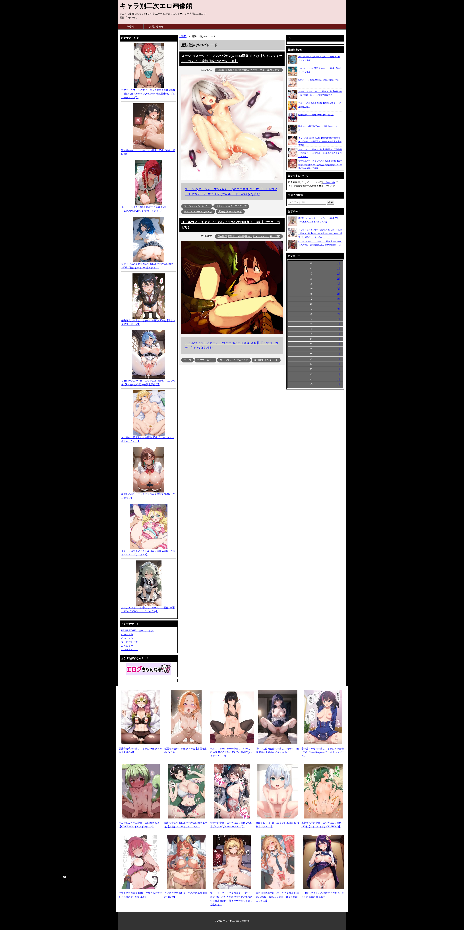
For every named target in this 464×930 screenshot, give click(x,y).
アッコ (187, 360)
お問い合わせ (156, 26)
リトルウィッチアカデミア (198, 211)
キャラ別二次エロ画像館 (156, 5)
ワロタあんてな (129, 649)
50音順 (130, 26)
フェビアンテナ (129, 642)
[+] (338, 263)
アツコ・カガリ (205, 360)
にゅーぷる (127, 634)
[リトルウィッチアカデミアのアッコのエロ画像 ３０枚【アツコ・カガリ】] (232, 333)
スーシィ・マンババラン (197, 206)
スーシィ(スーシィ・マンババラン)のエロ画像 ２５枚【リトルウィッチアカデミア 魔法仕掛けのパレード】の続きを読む (231, 191)
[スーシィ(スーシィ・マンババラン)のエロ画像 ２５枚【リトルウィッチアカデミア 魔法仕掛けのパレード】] (232, 179)
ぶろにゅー (127, 645)
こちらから (329, 182)
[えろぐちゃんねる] (148, 669)
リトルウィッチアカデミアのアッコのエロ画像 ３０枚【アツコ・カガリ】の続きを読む (231, 345)
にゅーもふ (127, 638)
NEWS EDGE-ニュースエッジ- (137, 630)
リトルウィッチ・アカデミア (231, 206)
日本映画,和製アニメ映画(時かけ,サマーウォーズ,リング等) (249, 70)
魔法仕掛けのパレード (230, 211)
